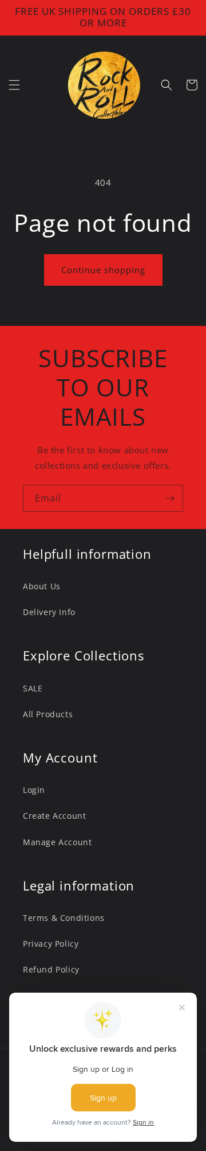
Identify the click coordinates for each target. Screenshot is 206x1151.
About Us (42, 586)
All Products (48, 714)
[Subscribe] (170, 498)
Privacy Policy (50, 943)
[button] (14, 85)
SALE (32, 688)
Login (34, 789)
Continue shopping (103, 269)
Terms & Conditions (64, 917)
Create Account (54, 815)
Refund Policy (51, 969)
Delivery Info (49, 611)
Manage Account (57, 842)
